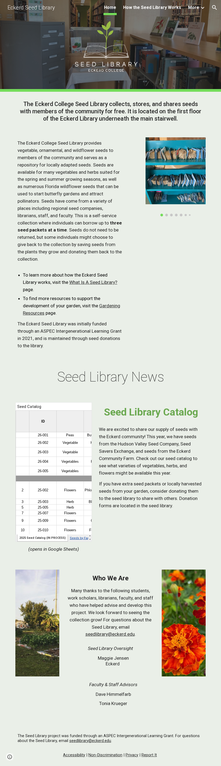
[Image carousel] (176, 176)
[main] (110, 111)
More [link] (193, 7)
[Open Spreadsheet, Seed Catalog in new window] (82, 409)
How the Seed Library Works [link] (152, 7)
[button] (214, 7)
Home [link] (110, 7)
